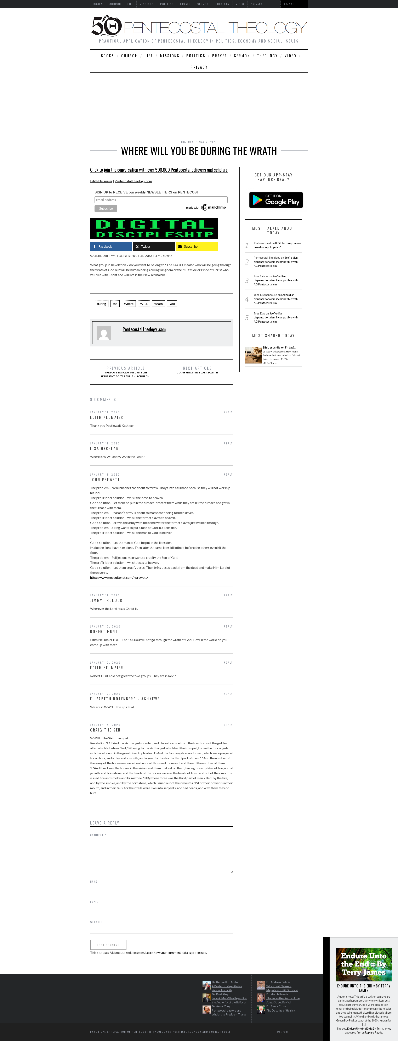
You (172, 304)
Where (128, 304)
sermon (242, 55)
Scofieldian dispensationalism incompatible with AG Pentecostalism (276, 261)
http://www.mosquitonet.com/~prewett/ (119, 577)
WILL (144, 304)
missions (170, 55)
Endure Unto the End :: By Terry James (364, 988)
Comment (98, 835)
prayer (219, 55)
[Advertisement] (199, 104)
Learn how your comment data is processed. (176, 952)
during (101, 304)
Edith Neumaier (101, 181)
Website (96, 922)
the (115, 304)
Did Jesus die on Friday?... (279, 347)
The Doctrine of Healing (280, 1010)
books (107, 55)
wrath (158, 304)
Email (94, 901)
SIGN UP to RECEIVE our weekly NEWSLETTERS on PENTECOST (147, 192)
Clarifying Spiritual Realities (197, 370)
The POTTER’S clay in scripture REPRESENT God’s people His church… (126, 372)
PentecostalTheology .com (144, 329)
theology (267, 55)
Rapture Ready (373, 1032)
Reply (228, 412)
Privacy (199, 67)
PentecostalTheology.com (133, 181)
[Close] (326, 944)
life (149, 55)
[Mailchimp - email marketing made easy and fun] (206, 210)
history (187, 141)
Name (94, 881)
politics (195, 55)
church (129, 55)
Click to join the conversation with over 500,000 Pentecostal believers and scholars (159, 169)
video (290, 55)
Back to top (284, 1032)
